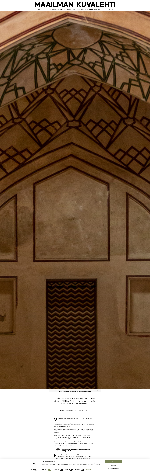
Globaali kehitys (70, 9)
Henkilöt (83, 9)
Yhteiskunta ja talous (54, 9)
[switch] (61, 470)
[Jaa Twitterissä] (69, 415)
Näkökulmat (90, 9)
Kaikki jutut (97, 9)
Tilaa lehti (111, 9)
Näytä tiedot (88, 469)
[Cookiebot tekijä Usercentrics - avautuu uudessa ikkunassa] (34, 470)
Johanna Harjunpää (67, 410)
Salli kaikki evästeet (113, 461)
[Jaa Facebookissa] (76, 415)
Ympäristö (78, 9)
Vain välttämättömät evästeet (113, 468)
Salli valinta (113, 465)
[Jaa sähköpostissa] (80, 415)
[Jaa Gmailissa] (73, 415)
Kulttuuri (62, 9)
